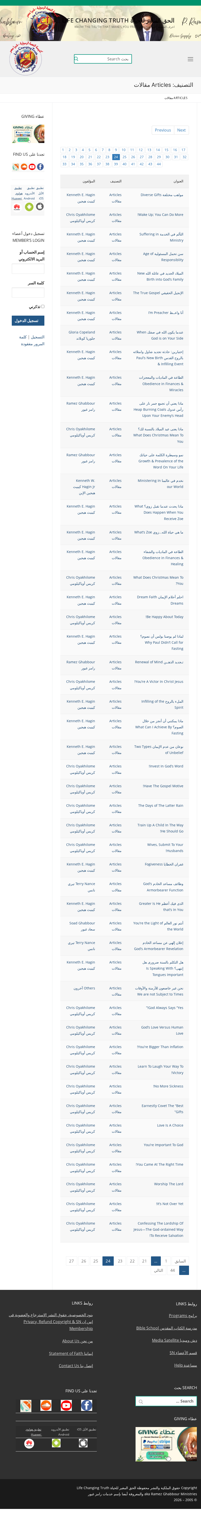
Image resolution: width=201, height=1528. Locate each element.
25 (124, 157)
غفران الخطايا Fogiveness (164, 864)
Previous (163, 130)
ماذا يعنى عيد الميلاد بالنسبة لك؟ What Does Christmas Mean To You (158, 435)
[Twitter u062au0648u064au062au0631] (169, 3)
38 (107, 164)
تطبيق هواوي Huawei (17, 193)
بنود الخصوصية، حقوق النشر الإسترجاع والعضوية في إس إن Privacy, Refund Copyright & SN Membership (51, 1321)
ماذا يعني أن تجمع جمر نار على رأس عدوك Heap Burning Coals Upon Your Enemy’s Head (158, 409)
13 (149, 149)
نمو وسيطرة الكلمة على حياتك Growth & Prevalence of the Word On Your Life (160, 461)
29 (159, 157)
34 (73, 164)
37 (99, 164)
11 (132, 149)
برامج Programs (183, 1315)
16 (175, 149)
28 (150, 157)
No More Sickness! (168, 1086)
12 (141, 149)
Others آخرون (84, 988)
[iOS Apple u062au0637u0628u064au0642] (133, 3)
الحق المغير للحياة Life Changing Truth (118, 20)
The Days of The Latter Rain (160, 805)
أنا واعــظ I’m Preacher (165, 312)
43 (150, 164)
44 (159, 164)
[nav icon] (189, 59)
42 (142, 164)
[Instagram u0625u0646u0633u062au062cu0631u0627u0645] (162, 3)
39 (116, 164)
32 (185, 157)
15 (166, 149)
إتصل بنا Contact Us (76, 1365)
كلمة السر (36, 283)
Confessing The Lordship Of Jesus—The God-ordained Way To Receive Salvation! (158, 1229)
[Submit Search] (76, 59)
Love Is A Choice (170, 1125)
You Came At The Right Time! (159, 1164)
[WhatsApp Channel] (155, 3)
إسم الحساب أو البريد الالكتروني (31, 255)
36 (90, 164)
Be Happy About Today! (164, 616)
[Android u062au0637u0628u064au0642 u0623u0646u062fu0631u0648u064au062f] (140, 3)
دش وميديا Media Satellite (174, 1340)
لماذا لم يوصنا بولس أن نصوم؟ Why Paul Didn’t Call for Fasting (161, 642)
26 (133, 157)
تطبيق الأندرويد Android (29, 193)
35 (82, 164)
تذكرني (34, 306)
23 (107, 157)
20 (82, 157)
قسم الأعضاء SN (183, 1352)
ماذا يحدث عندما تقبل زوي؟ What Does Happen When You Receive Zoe (159, 512)
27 (142, 157)
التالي (158, 1270)
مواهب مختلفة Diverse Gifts (162, 194)
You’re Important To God (163, 1144)
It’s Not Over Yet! (169, 1203)
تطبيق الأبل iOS (40, 193)
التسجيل (37, 337)
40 (124, 164)
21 (90, 157)
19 (73, 157)
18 (64, 157)
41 (133, 164)
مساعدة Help (185, 1365)
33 (64, 164)
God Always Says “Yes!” (164, 1007)
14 (158, 149)
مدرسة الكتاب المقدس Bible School (166, 1328)
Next (181, 130)
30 (167, 157)
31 (176, 157)
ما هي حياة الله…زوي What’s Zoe (158, 532)
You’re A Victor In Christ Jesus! (158, 681)
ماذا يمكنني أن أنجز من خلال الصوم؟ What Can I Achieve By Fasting (159, 727)
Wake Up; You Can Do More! (160, 214)
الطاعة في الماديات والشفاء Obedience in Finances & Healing (162, 557)
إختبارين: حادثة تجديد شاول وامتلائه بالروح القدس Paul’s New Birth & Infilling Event (158, 357)
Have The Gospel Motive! (163, 786)
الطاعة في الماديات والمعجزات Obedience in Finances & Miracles (161, 383)
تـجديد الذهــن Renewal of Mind (159, 662)
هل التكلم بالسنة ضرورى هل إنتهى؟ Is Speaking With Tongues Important (162, 968)
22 (99, 157)
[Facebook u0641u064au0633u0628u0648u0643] (190, 3)
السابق (180, 1261)
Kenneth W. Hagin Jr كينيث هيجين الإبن (84, 486)
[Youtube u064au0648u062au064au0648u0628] (184, 3)
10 (124, 149)
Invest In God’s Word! (166, 766)
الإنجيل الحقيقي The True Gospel (158, 292)
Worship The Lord (168, 1184)
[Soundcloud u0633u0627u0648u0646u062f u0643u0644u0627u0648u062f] (176, 3)
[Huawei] (127, 3)
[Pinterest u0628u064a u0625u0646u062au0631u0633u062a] (148, 3)
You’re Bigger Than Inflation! (160, 1046)
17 (183, 149)
